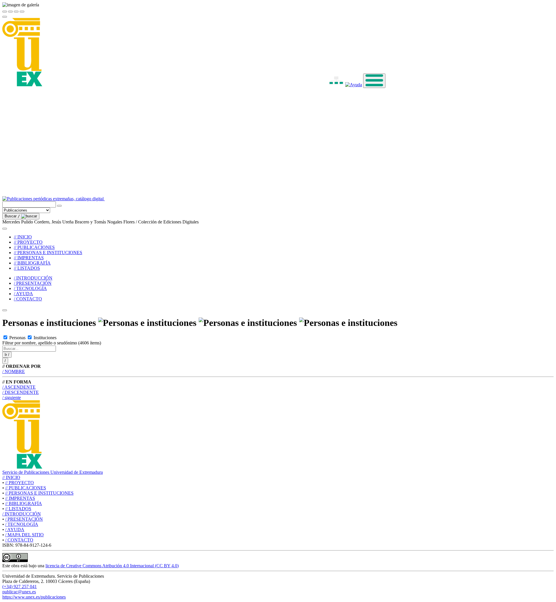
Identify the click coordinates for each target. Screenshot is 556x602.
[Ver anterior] (10, 11)
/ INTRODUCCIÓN (33, 278)
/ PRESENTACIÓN (33, 283)
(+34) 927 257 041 (19, 586)
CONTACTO (19, 539)
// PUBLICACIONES (34, 247)
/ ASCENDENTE (19, 387)
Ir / (7, 355)
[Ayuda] (353, 84)
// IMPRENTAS (29, 257)
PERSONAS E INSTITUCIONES (39, 493)
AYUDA (14, 529)
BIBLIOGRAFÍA (23, 503)
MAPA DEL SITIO (24, 534)
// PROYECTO (28, 242)
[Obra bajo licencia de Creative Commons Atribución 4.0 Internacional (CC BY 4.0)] (15, 560)
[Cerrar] (4, 11)
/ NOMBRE (13, 371)
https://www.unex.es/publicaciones (34, 596)
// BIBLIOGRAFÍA (32, 262)
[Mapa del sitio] (329, 84)
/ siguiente (11, 397)
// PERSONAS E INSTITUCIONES (48, 252)
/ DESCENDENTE (20, 392)
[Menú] (374, 81)
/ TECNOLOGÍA (30, 288)
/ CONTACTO (28, 298)
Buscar (12, 216)
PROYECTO (19, 482)
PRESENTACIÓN (24, 519)
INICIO (11, 477)
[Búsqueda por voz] (59, 206)
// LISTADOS (27, 268)
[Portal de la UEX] (158, 84)
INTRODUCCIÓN (21, 513)
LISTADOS (18, 508)
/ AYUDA (23, 293)
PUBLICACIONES (25, 487)
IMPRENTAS (20, 498)
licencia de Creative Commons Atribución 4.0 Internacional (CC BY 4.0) (112, 565)
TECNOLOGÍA (21, 524)
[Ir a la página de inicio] (169, 198)
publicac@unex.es (19, 591)
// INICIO (23, 236)
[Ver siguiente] (16, 11)
